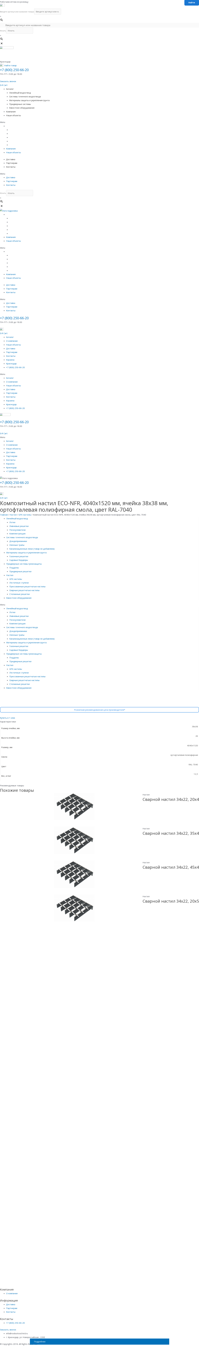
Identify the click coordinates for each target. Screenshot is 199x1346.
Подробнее (39, 1341)
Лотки (12, 522)
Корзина (10, 359)
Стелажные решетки (19, 594)
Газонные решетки (18, 556)
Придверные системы (20, 104)
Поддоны (14, 567)
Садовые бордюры (18, 560)
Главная (4, 514)
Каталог (10, 89)
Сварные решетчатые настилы (24, 590)
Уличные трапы (16, 545)
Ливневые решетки (19, 526)
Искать (3, 30)
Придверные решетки (20, 571)
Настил (13, 514)
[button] (8, 81)
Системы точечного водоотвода (25, 96)
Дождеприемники (18, 541)
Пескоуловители (17, 529)
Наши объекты (13, 115)
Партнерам (11, 163)
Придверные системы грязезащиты (24, 563)
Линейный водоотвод (20, 92)
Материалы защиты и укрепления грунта (29, 100)
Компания (11, 111)
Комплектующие (17, 533)
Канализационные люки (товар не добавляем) (32, 548)
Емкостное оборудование (22, 107)
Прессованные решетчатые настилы (27, 586)
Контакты (10, 166)
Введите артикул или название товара (17, 11)
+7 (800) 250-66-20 (14, 69)
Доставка (10, 159)
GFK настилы (25, 514)
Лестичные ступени (19, 582)
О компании (12, 340)
